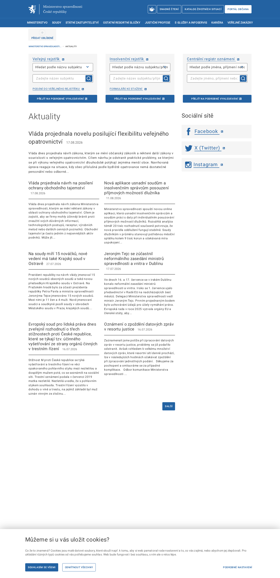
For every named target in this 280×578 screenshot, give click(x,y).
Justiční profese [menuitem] (157, 22)
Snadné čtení (169, 9)
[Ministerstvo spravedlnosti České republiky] (55, 9)
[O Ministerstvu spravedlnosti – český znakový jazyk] (152, 9)
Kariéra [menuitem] (217, 22)
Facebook (207, 131)
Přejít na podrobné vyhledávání (60, 98)
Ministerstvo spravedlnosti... (45, 46)
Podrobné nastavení (237, 567)
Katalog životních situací (203, 9)
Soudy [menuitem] (56, 22)
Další (168, 406)
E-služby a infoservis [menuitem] (191, 22)
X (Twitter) (208, 148)
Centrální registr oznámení (211, 59)
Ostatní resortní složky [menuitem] (121, 22)
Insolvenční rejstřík (127, 59)
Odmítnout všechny (79, 567)
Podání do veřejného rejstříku (56, 88)
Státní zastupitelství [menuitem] (82, 22)
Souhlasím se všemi (42, 567)
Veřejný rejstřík (47, 59)
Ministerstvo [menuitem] (37, 22)
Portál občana (238, 9)
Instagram (206, 164)
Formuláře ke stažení (126, 88)
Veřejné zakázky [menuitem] (240, 22)
